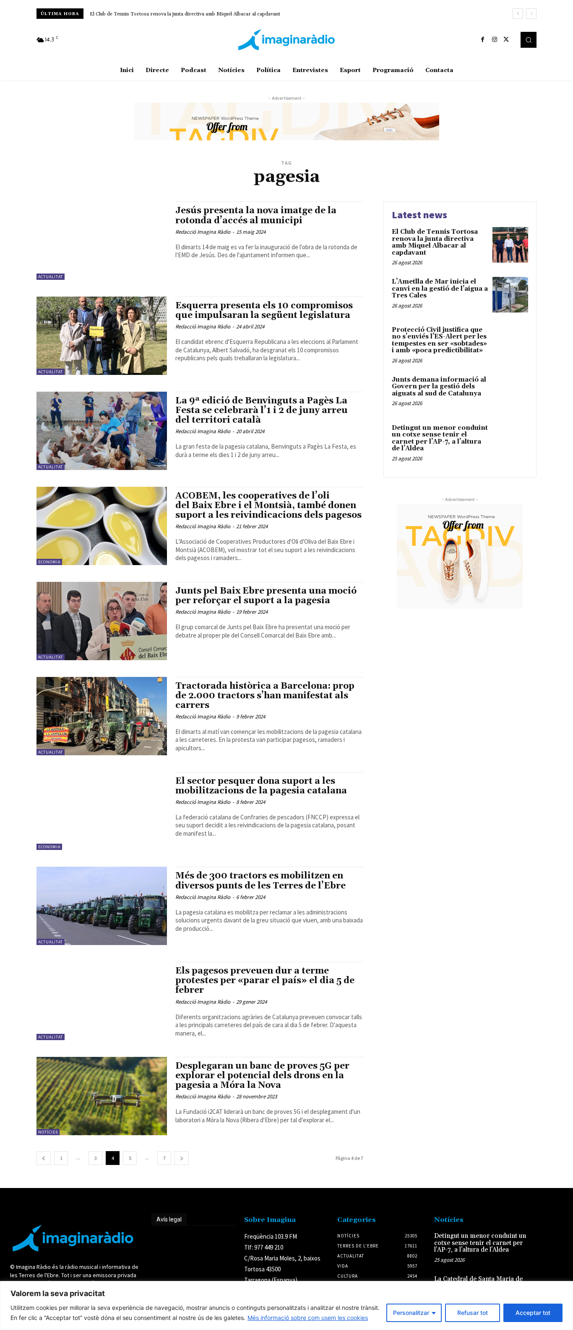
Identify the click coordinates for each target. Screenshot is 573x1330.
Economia (49, 562)
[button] (529, 40)
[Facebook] (483, 40)
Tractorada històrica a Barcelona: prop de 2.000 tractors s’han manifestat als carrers (264, 696)
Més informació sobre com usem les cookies (307, 1317)
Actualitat (50, 276)
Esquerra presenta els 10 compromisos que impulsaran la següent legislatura (264, 310)
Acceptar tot (533, 1312)
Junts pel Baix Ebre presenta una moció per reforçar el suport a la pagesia (266, 596)
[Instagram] (494, 40)
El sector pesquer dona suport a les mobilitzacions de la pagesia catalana (261, 786)
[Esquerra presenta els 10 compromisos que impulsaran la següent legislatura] (101, 336)
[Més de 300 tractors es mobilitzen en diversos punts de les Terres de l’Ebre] (101, 906)
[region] (286, 1305)
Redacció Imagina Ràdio (202, 231)
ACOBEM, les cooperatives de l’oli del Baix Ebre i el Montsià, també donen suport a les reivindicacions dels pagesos (268, 506)
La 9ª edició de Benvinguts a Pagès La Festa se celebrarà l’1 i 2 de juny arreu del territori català (261, 410)
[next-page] (182, 1158)
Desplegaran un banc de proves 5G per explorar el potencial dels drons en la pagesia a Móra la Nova (262, 1076)
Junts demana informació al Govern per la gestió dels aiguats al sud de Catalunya (439, 387)
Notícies (48, 1132)
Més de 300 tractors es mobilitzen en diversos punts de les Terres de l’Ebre (261, 880)
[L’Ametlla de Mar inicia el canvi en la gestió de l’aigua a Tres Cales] (510, 294)
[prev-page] (43, 1158)
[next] (531, 13)
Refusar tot (472, 1312)
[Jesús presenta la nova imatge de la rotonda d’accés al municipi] (101, 240)
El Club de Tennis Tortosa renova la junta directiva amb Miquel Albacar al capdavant (185, 14)
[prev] (518, 13)
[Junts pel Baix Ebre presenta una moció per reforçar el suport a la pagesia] (101, 621)
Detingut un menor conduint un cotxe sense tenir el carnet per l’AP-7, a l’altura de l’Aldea (440, 438)
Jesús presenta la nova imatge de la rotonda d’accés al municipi (255, 215)
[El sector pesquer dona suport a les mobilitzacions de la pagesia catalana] (101, 811)
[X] (506, 40)
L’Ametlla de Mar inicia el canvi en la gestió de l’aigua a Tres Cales (440, 289)
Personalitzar (411, 1312)
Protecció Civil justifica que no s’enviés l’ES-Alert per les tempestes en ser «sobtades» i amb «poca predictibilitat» (439, 340)
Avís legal (169, 1219)
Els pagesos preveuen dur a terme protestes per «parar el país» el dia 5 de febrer (264, 981)
